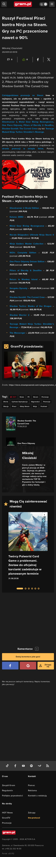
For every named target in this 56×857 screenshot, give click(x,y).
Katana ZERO (16, 216)
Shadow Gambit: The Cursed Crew (19, 128)
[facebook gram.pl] (16, 765)
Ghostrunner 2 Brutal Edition (24, 208)
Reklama (32, 790)
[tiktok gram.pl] (8, 765)
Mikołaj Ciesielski (12, 48)
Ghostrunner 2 (9, 121)
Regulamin (7, 790)
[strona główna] (23, 4)
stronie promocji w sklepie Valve (22, 148)
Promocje (7, 822)
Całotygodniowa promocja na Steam (22, 95)
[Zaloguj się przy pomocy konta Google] (28, 665)
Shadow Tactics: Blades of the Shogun (30, 306)
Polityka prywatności (12, 795)
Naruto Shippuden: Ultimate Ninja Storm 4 (32, 234)
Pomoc (31, 785)
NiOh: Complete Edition (23, 252)
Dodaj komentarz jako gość (28, 656)
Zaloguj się (48, 665)
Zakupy (31, 812)
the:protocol (34, 817)
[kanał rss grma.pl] (48, 765)
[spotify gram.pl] (32, 765)
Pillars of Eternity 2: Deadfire (38, 125)
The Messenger (18, 332)
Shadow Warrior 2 (19, 315)
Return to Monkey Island (23, 279)
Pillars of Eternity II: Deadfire (26, 270)
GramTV (6, 817)
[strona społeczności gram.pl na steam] (40, 765)
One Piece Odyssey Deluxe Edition (27, 261)
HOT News (7, 812)
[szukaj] (4, 4)
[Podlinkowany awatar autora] (12, 457)
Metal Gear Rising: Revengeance (36, 121)
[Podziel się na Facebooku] (38, 59)
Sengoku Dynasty (18, 288)
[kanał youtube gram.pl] (24, 765)
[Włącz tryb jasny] (43, 4)
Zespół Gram (8, 785)
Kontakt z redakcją (37, 795)
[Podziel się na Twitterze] (49, 59)
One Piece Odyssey (12, 125)
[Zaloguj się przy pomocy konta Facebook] (10, 665)
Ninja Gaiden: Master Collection (26, 243)
